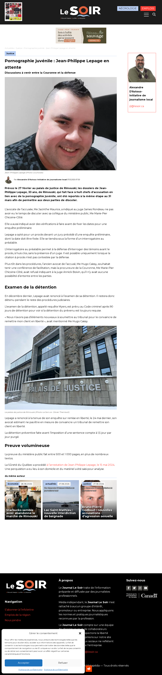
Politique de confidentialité (30, 669)
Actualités (9, 48)
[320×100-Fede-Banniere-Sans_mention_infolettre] (81, 35)
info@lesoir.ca (89, 651)
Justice (19, 48)
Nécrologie (128, 8)
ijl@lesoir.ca (136, 106)
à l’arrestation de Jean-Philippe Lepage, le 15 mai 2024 (80, 464)
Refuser (63, 662)
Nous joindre (13, 620)
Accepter (23, 662)
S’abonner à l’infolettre (19, 609)
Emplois (148, 8)
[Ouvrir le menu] (146, 14)
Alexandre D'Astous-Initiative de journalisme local (42, 179)
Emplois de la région (17, 614)
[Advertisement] (61, 543)
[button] (80, 633)
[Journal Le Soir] (81, 12)
